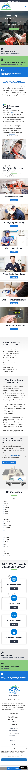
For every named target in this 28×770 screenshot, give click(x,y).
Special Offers (13, 738)
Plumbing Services (14, 733)
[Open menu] (25, 6)
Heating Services (13, 728)
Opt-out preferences (10, 762)
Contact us (12, 134)
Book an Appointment (9, 462)
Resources (12, 735)
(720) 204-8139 (14, 455)
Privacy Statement (17, 762)
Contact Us (12, 740)
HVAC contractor (14, 112)
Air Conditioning (13, 730)
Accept (14, 759)
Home (5, 12)
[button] (26, 748)
